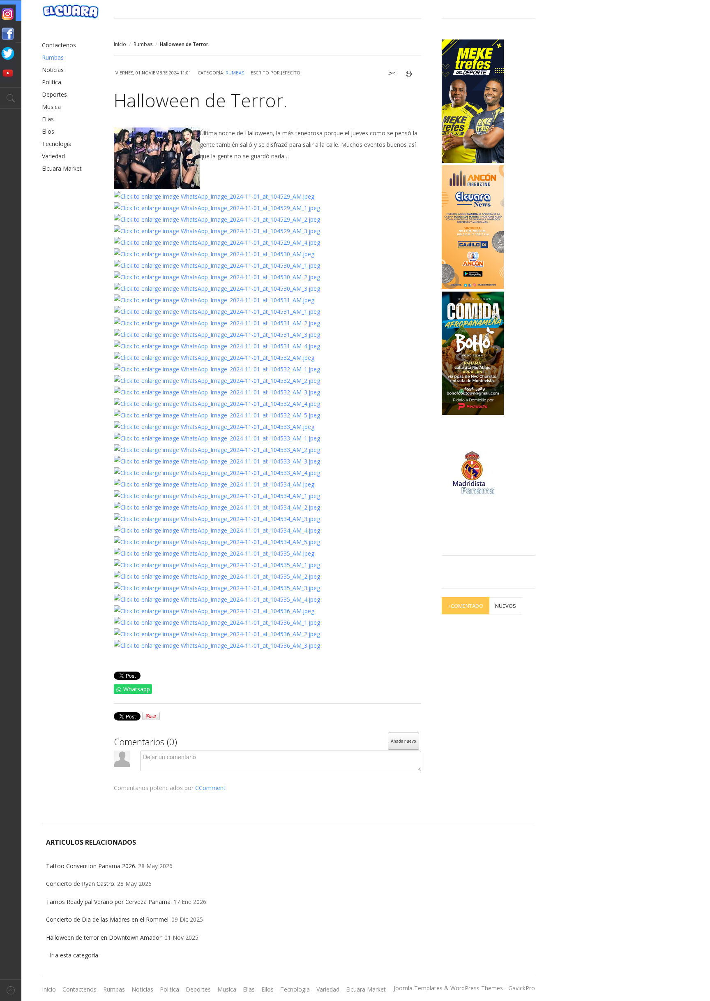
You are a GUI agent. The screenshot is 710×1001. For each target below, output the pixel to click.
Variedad (53, 156)
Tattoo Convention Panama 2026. (91, 866)
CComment (210, 788)
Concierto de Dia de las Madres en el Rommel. (108, 919)
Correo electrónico (393, 73)
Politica (51, 82)
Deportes (54, 94)
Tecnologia (56, 144)
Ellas (48, 119)
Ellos (48, 131)
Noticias (53, 70)
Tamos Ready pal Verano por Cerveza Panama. (109, 902)
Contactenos (59, 45)
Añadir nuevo (403, 741)
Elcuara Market (62, 168)
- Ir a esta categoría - (74, 955)
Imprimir (411, 73)
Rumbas (143, 44)
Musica (51, 107)
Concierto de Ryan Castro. (80, 883)
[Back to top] (10, 990)
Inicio (120, 44)
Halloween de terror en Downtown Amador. (104, 937)
